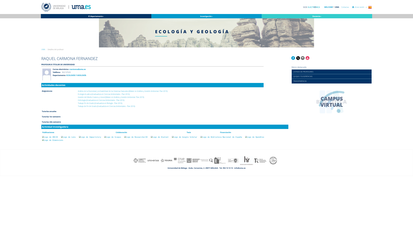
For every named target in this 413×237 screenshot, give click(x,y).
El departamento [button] (95, 16)
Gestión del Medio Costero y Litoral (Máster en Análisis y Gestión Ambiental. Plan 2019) (111, 97)
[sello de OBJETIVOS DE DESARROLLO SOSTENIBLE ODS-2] (139, 160)
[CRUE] (179, 160)
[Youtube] (307, 58)
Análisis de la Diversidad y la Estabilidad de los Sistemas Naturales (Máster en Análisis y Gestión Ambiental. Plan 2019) (122, 91)
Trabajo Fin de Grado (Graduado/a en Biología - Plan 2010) (100, 103)
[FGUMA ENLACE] (166, 160)
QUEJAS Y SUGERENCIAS (302, 76)
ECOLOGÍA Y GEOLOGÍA (76, 75)
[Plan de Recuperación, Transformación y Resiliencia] (259, 160)
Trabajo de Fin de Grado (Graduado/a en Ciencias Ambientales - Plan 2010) (106, 106)
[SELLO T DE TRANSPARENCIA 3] (219, 160)
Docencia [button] (316, 16)
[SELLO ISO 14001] (233, 160)
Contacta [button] (344, 7)
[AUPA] (193, 160)
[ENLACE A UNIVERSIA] (153, 160)
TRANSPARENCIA (300, 81)
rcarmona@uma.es (77, 69)
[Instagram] (303, 58)
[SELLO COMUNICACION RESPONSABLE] (206, 160)
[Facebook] (293, 58)
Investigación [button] (206, 16)
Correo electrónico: (61, 69)
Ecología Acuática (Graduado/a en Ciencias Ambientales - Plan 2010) (104, 94)
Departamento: (59, 75)
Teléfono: (57, 72)
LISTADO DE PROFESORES (303, 72)
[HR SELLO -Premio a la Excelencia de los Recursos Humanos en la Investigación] (246, 160)
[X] (298, 58)
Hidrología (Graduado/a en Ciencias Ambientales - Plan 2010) (101, 100)
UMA (43, 49)
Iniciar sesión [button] (360, 7)
